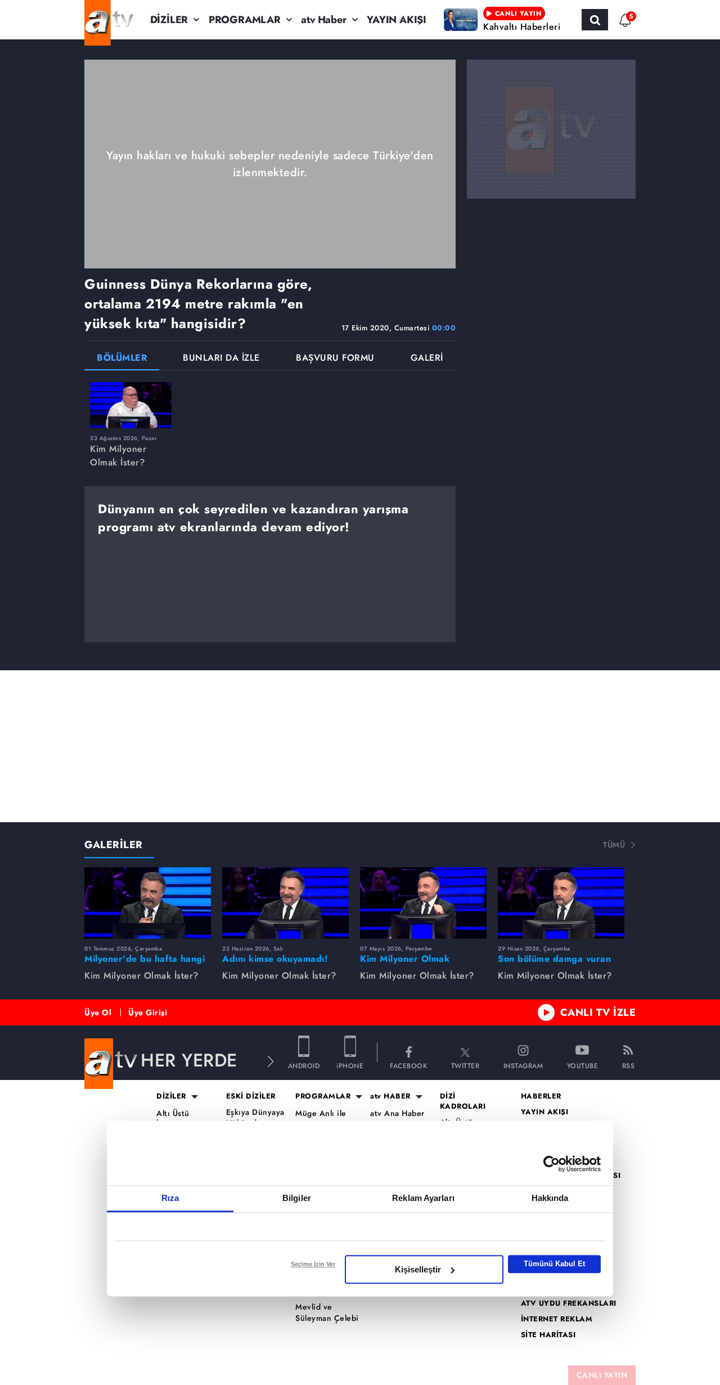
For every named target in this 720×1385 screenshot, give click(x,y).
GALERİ (427, 358)
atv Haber (323, 19)
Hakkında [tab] (550, 1198)
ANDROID (304, 1065)
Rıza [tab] (170, 1198)
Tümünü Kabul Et (554, 1264)
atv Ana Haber (397, 1113)
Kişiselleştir (418, 1269)
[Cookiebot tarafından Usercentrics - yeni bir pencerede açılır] (551, 1163)
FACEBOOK (408, 1065)
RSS (628, 1065)
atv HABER (390, 1096)
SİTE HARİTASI (548, 1335)
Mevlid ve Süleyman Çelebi (327, 1313)
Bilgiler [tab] (296, 1198)
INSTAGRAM (523, 1065)
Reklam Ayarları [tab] (423, 1198)
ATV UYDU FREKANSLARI (568, 1303)
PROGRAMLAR (245, 19)
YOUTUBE (582, 1065)
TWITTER (465, 1065)
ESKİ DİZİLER (251, 1096)
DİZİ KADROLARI (463, 1101)
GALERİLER (113, 844)
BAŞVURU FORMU (335, 358)
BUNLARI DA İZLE (221, 358)
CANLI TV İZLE (598, 1012)
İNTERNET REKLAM (557, 1319)
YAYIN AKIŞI (396, 19)
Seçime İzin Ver (313, 1264)
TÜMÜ (614, 845)
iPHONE (349, 1065)
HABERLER (541, 1096)
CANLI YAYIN (602, 1374)
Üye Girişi (147, 1012)
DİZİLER (169, 19)
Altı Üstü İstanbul (173, 1119)
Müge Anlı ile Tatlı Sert (320, 1119)
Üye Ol (97, 1012)
